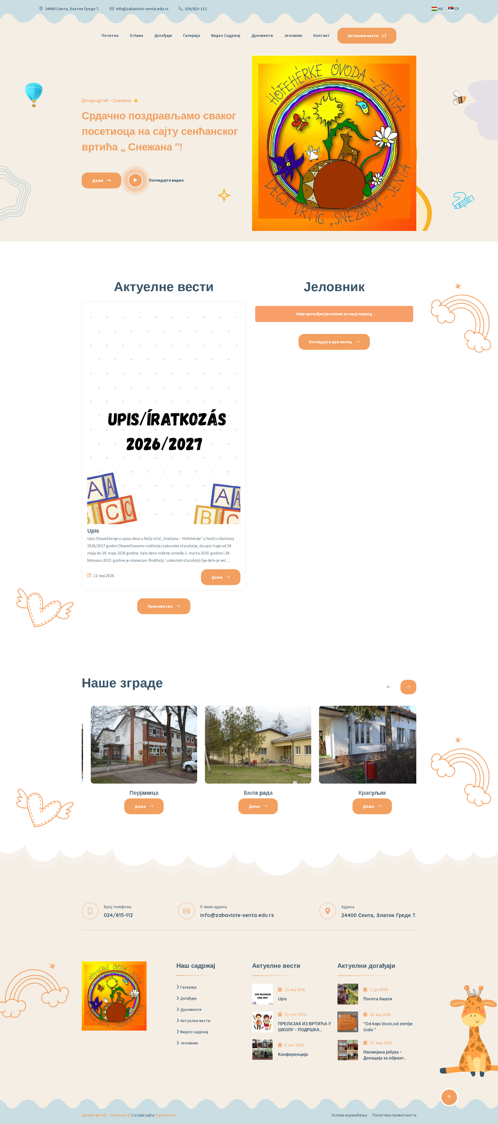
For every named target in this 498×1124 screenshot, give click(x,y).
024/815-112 (196, 9)
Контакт (321, 35)
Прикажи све (160, 606)
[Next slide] (408, 687)
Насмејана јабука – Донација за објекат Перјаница (383, 1057)
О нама (136, 35)
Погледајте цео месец (331, 342)
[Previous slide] (389, 687)
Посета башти (377, 998)
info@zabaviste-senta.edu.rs (142, 9)
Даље (98, 180)
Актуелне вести (195, 1021)
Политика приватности (394, 1115)
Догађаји (163, 35)
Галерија (191, 35)
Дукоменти (262, 35)
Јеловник (293, 35)
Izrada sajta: (154, 1115)
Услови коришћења (349, 1115)
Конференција (293, 1054)
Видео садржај (225, 35)
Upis (93, 530)
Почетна (110, 35)
